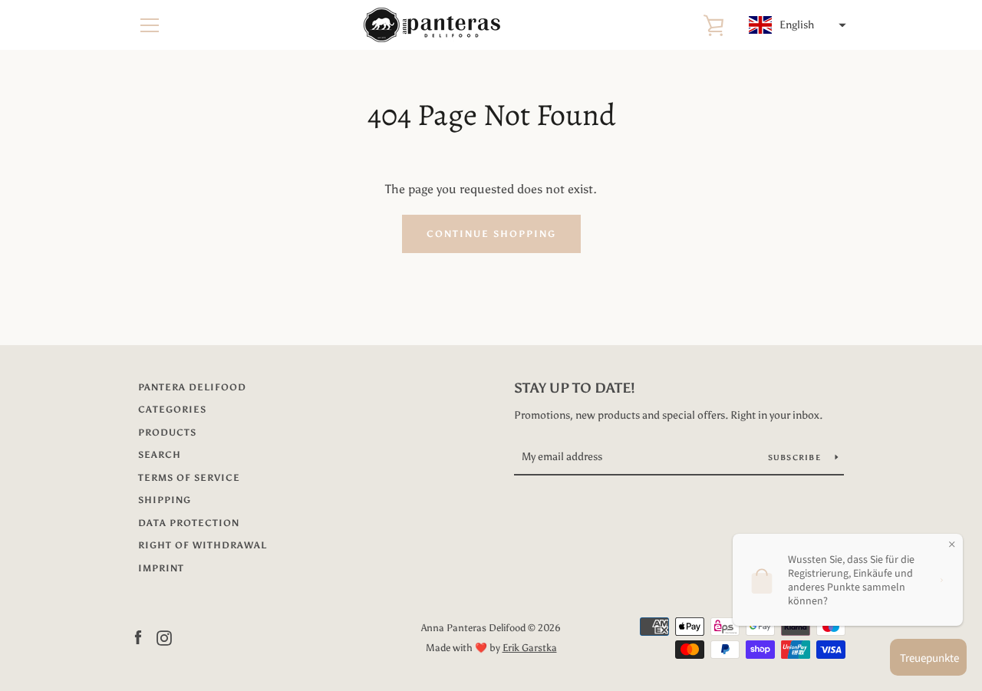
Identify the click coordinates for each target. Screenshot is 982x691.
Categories (172, 409)
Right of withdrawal (202, 545)
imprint (161, 568)
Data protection (188, 523)
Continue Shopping (491, 234)
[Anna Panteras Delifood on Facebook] (138, 637)
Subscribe (796, 457)
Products (167, 432)
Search (159, 454)
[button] (796, 25)
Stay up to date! (574, 388)
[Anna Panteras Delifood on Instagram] (164, 637)
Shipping (164, 500)
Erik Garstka (530, 647)
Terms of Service (189, 477)
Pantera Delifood (192, 387)
